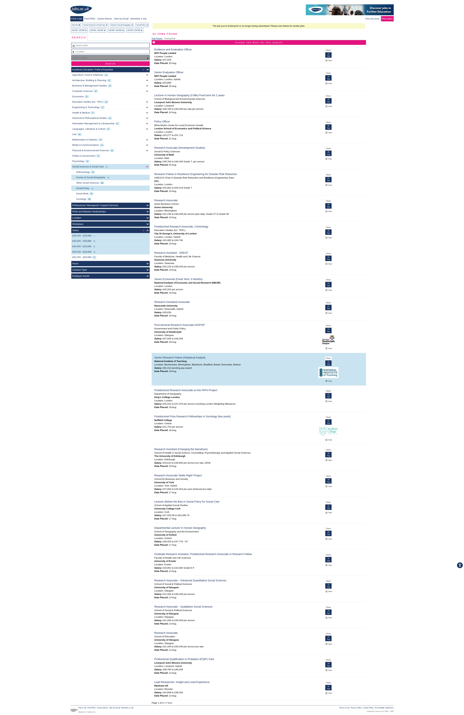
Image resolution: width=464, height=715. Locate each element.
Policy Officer (162, 121)
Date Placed (157, 38)
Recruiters (387, 18)
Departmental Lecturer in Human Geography (180, 527)
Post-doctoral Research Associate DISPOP (179, 324)
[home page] (81, 10)
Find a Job (76, 18)
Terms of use (344, 708)
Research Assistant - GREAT (171, 252)
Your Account (372, 18)
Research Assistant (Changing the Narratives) (181, 449)
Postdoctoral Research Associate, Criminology (181, 226)
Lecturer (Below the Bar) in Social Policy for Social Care (186, 501)
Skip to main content (11, 2)
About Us (82, 712)
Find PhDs (89, 18)
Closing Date (169, 38)
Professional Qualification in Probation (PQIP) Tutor (184, 659)
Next (169, 703)
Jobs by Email (121, 18)
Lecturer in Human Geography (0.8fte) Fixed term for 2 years (189, 95)
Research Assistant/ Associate (172, 301)
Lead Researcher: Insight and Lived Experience (182, 682)
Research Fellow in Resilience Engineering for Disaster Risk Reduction (195, 174)
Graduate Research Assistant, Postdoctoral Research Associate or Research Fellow (203, 554)
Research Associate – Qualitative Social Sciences (183, 606)
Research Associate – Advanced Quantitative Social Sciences (190, 580)
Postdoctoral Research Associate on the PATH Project (185, 390)
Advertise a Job (138, 18)
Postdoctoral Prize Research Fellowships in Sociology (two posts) (192, 416)
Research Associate (166, 200)
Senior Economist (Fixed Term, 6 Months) (178, 279)
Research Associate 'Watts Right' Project (178, 475)
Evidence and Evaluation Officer (173, 49)
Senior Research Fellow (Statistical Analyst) (179, 357)
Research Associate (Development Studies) (179, 147)
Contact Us (91, 712)
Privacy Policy (356, 708)
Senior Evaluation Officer (168, 72)
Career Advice (104, 18)
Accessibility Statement (384, 708)
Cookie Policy (368, 708)
